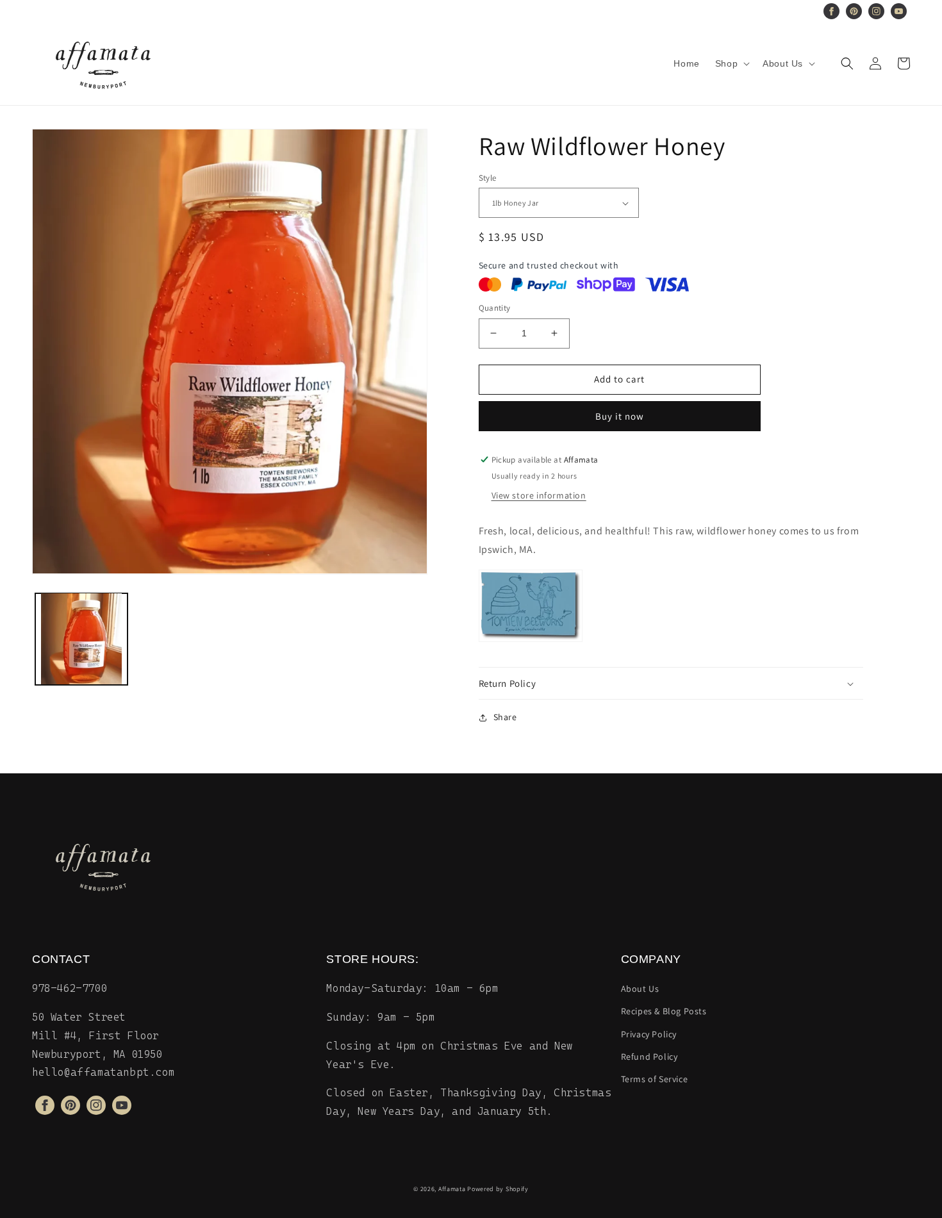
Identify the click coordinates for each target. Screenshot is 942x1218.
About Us (640, 988)
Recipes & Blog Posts (664, 1011)
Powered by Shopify (498, 1189)
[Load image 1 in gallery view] (81, 639)
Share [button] (505, 717)
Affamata (452, 1189)
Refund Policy (649, 1056)
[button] (731, 63)
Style (488, 177)
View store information (539, 495)
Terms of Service (654, 1079)
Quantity (495, 307)
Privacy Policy (649, 1034)
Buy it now (619, 416)
